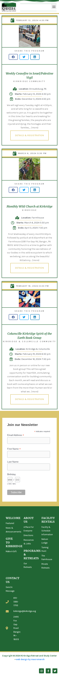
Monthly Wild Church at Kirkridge (29, 206)
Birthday (11, 474)
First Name (14, 448)
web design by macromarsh (30, 659)
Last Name (13, 461)
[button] (54, 6)
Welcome (13, 518)
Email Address (15, 435)
